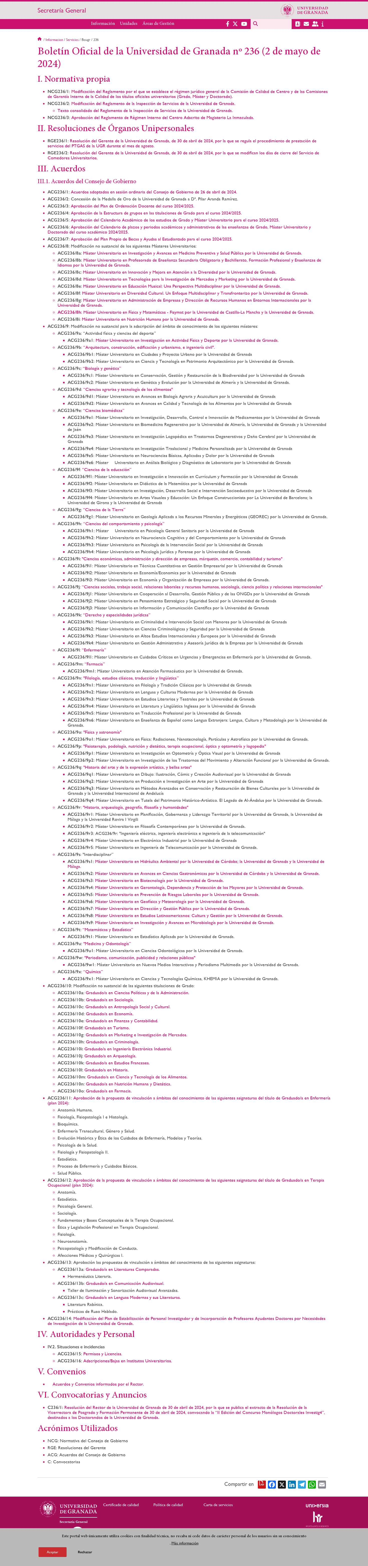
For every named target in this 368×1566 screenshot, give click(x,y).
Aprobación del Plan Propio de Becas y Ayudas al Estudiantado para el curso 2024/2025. (152, 239)
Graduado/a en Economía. (109, 1013)
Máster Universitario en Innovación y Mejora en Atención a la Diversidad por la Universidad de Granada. (179, 272)
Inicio (40, 39)
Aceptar (52, 1552)
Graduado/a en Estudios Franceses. (118, 1062)
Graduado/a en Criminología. (112, 1041)
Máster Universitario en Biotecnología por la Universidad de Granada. (159, 880)
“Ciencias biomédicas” (103, 410)
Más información (185, 1543)
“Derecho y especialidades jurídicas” (116, 614)
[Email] (322, 1484)
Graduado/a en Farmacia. (109, 1090)
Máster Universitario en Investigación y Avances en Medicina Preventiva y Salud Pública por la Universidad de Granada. (192, 253)
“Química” (93, 971)
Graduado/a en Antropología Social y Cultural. (127, 1006)
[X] (282, 1484)
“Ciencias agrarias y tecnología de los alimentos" (128, 389)
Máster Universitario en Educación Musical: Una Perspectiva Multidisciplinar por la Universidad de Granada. (182, 286)
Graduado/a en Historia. (106, 1069)
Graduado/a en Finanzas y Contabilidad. (122, 1020)
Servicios (72, 40)
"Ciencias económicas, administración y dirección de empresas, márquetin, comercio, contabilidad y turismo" (182, 558)
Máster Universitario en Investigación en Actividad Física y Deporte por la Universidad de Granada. (187, 340)
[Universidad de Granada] (304, 10)
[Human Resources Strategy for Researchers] (317, 1519)
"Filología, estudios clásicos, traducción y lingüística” (131, 678)
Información (103, 24)
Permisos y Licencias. (102, 1353)
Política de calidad (168, 1504)
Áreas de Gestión (158, 24)
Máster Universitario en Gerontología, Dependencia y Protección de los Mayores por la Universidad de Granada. (199, 887)
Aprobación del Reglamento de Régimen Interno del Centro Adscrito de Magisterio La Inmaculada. (162, 117)
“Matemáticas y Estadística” (108, 929)
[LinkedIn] (292, 1484)
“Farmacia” (95, 663)
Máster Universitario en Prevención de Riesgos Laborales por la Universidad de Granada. (177, 894)
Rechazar (85, 1552)
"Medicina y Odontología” (107, 943)
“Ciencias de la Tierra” (104, 509)
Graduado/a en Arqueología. (110, 1055)
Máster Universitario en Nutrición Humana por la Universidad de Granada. (151, 319)
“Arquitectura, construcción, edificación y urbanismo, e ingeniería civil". (149, 347)
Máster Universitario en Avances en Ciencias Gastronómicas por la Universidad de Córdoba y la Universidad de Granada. (207, 873)
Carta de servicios (218, 1504)
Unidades (128, 24)
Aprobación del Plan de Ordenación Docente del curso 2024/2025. (132, 205)
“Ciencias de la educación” (106, 469)
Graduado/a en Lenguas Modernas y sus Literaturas (132, 1297)
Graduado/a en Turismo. (107, 1027)
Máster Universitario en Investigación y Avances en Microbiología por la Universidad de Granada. (184, 922)
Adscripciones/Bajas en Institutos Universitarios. (127, 1360)
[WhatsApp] (312, 1484)
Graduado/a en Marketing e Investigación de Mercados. (136, 1034)
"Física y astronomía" (102, 732)
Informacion (54, 40)
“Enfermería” (94, 649)
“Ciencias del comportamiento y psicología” (123, 523)
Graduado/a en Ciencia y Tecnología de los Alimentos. (137, 1076)
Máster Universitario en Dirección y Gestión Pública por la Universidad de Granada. (172, 908)
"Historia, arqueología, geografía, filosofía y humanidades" (135, 807)
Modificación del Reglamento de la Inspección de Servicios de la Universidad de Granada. (153, 103)
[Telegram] (302, 1484)
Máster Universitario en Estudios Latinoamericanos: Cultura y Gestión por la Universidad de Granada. (189, 915)
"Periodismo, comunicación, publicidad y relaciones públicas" (139, 957)
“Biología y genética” (102, 368)
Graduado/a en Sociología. (110, 999)
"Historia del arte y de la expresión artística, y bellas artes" (137, 767)
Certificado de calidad (121, 1504)
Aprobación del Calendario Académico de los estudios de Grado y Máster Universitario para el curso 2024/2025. (175, 219)
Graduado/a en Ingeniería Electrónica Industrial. (128, 1048)
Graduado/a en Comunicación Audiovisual (124, 1283)
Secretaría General (62, 10)
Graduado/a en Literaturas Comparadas (122, 1269)
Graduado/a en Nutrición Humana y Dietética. (128, 1083)
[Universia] (317, 1505)
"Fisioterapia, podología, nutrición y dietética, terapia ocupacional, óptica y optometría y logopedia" (174, 746)
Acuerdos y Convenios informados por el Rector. (98, 1384)
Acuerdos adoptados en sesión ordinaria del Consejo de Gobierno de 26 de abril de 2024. (154, 191)
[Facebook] (272, 1484)
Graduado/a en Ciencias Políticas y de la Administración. (137, 992)
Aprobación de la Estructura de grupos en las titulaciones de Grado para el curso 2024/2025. (156, 212)
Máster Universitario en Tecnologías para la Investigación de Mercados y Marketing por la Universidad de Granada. (189, 279)
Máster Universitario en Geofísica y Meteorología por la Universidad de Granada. (170, 901)
